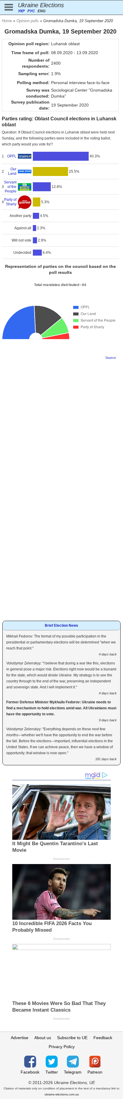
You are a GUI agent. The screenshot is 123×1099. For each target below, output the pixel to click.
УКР (21, 11)
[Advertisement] (61, 425)
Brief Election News (61, 625)
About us (42, 1037)
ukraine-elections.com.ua (61, 1094)
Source (110, 357)
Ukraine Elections (41, 5)
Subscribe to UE (72, 1037)
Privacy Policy (62, 1046)
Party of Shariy (10, 202)
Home (7, 21)
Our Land (12, 171)
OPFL (11, 156)
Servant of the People (10, 186)
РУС (31, 11)
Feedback (102, 1037)
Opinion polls (27, 21)
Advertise (19, 1037)
